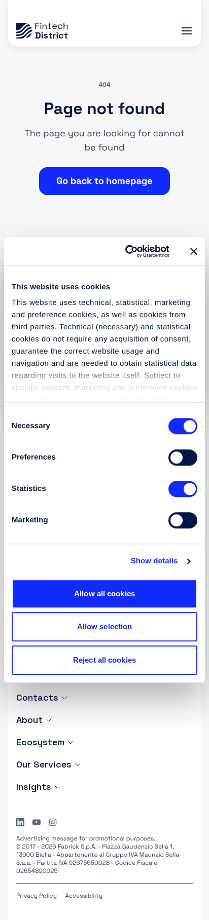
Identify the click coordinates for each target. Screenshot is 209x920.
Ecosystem (40, 742)
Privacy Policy (36, 896)
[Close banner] (193, 251)
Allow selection (104, 626)
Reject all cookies (104, 660)
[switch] (182, 457)
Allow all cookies (104, 593)
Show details (154, 561)
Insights (33, 786)
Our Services (44, 764)
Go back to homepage (104, 181)
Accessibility (83, 896)
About (29, 719)
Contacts (37, 697)
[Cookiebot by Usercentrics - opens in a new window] (127, 251)
